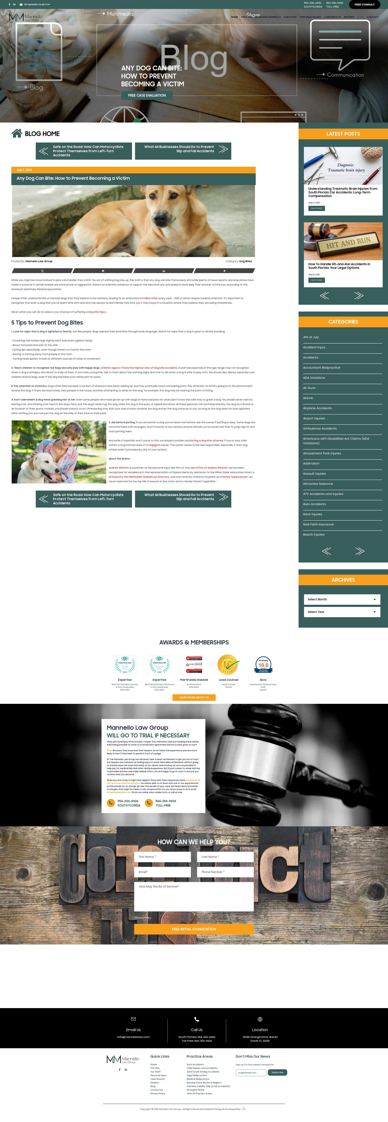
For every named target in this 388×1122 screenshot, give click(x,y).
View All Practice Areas (199, 1093)
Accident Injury (314, 347)
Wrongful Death (195, 1089)
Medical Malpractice (198, 1079)
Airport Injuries (314, 418)
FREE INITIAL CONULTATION (194, 929)
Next (359, 295)
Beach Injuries (313, 534)
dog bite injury (97, 312)
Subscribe (277, 1072)
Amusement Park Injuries (322, 453)
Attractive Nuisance (318, 484)
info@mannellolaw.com (37, 4)
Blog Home (42, 134)
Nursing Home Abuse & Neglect (204, 1082)
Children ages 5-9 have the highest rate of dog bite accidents (139, 368)
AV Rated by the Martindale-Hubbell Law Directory (139, 477)
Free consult (365, 4)
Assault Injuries (314, 473)
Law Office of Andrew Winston (209, 467)
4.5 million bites (148, 298)
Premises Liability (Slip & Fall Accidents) (208, 1086)
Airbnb (308, 398)
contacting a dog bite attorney (204, 440)
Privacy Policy (143, 918)
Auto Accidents (314, 504)
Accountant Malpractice (321, 367)
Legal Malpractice (197, 1075)
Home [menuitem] (234, 17)
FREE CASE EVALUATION (147, 95)
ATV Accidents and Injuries (323, 494)
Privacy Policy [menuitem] (157, 1093)
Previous (324, 295)
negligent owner (158, 445)
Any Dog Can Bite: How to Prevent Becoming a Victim (73, 178)
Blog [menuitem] (360, 17)
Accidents (310, 357)
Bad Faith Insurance (318, 524)
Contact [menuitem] (373, 17)
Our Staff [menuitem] (290, 17)
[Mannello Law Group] (26, 17)
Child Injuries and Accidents (202, 1068)
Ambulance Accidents (320, 428)
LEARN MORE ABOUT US (194, 697)
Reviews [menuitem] (349, 17)
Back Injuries (312, 514)
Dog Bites (245, 261)
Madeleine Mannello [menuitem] (268, 17)
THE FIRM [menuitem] (246, 17)
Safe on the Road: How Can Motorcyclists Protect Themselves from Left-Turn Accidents (88, 151)
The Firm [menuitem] (155, 1068)
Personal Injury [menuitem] (310, 17)
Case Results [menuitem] (332, 17)
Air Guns (309, 388)
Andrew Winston (119, 467)
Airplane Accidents (317, 408)
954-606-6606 (312, 3)
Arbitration (311, 463)
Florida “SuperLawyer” (235, 477)
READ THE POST (316, 208)
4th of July (311, 337)
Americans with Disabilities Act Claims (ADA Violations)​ (336, 441)
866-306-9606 (334, 3)
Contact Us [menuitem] (156, 1089)
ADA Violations (314, 378)
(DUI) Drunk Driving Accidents (203, 1071)
